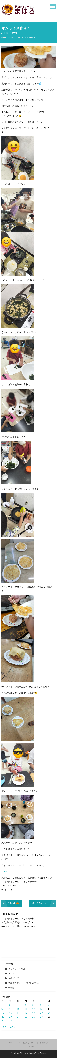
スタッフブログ (14, 37)
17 (18, 1012)
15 (2, 1012)
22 (2, 1016)
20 (41, 1012)
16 (10, 1012)
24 (18, 1016)
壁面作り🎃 (13, 903)
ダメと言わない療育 (27, 1043)
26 (33, 1016)
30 (10, 1020)
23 (10, 1016)
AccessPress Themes (37, 1053)
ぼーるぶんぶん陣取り (43, 903)
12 (33, 1008)
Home (3, 37)
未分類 (11, 987)
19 (33, 1012)
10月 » (11, 1026)
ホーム (11, 1043)
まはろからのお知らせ (18, 968)
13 (41, 1008)
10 (18, 1008)
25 (26, 1016)
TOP (6, 871)
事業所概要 (44, 1043)
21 (49, 1012)
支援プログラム (15, 978)
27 (41, 1016)
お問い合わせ (28, 1046)
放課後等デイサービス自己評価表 (23, 982)
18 (26, 1012)
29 (2, 1020)
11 (26, 1008)
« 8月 (4, 1026)
